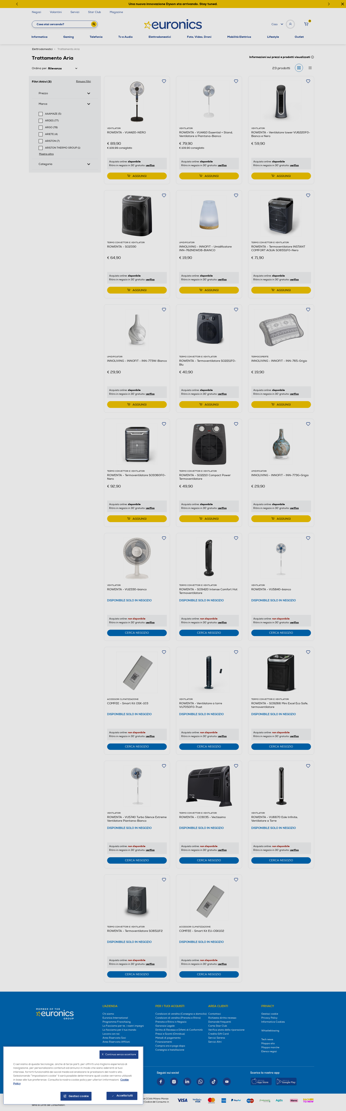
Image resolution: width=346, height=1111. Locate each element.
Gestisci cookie (79, 1096)
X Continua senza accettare (119, 1054)
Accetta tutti (125, 1095)
